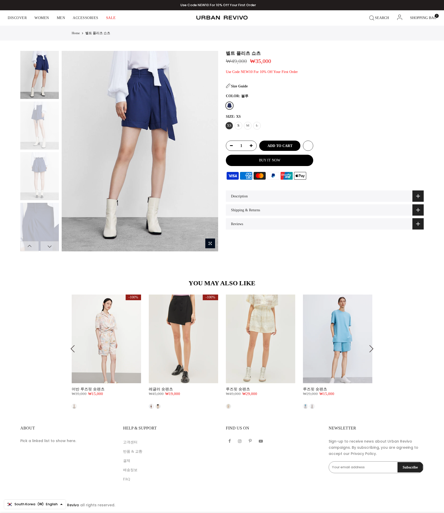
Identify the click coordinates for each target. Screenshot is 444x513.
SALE (111, 18)
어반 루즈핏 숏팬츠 (88, 389)
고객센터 (130, 442)
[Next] (209, 151)
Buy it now (269, 160)
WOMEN (41, 18)
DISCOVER (17, 18)
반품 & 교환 (132, 451)
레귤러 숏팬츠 (161, 389)
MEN (61, 18)
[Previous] (70, 151)
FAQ (126, 479)
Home (76, 33)
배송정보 (130, 470)
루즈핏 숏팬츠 (238, 389)
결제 (126, 461)
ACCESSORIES (85, 18)
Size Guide (239, 86)
